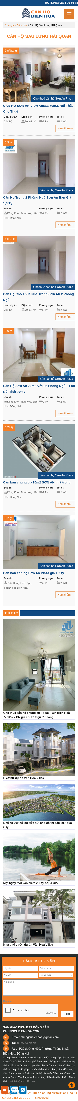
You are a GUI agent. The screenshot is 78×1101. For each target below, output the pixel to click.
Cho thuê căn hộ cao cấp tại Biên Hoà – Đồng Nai (39, 13)
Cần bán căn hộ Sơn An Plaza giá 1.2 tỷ (33, 573)
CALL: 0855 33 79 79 (16, 1097)
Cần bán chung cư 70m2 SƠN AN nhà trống (37, 482)
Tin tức (11, 613)
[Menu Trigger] (69, 14)
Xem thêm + (65, 128)
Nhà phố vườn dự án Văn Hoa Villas (28, 944)
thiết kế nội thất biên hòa (22, 1081)
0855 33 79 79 (26, 1042)
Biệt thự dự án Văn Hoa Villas (23, 778)
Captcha (7, 1001)
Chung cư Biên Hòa (16, 25)
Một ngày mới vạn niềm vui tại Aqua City (30, 883)
